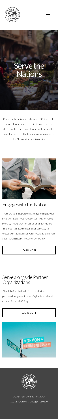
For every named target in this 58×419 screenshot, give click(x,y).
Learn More (29, 250)
